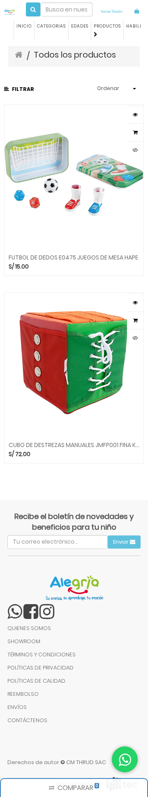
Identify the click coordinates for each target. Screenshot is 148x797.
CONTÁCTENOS (27, 720)
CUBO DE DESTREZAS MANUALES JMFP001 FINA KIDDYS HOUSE (74, 444)
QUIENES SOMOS (29, 628)
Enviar (121, 542)
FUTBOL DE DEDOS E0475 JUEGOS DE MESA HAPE (73, 257)
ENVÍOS (17, 707)
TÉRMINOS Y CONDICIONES (41, 654)
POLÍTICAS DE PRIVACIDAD (40, 668)
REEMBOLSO (23, 694)
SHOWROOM (23, 641)
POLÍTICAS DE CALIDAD (36, 681)
